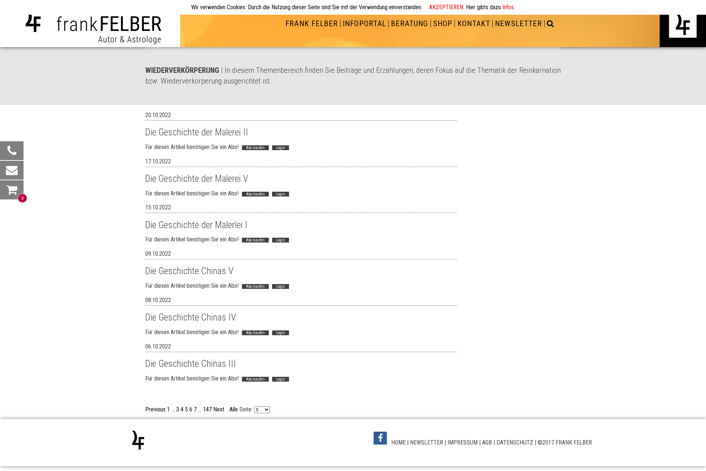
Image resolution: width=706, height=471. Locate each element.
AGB (487, 442)
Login (280, 147)
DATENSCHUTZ (514, 442)
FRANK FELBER (311, 23)
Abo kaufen (255, 147)
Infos (508, 7)
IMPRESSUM (463, 442)
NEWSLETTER (426, 442)
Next (218, 409)
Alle (233, 409)
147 (207, 409)
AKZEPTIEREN (446, 7)
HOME (398, 442)
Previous (155, 409)
